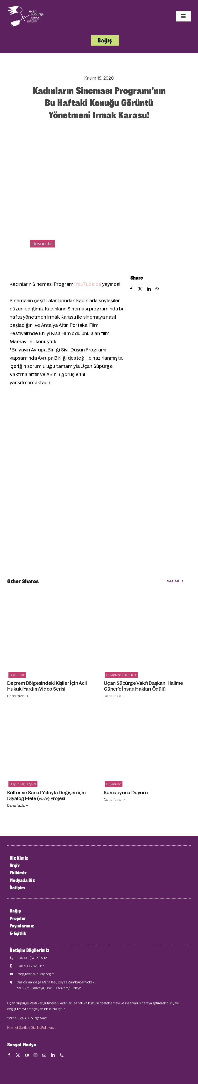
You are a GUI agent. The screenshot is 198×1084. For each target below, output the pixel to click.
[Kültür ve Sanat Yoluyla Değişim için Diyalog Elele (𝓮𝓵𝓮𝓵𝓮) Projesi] (50, 713)
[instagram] (35, 1055)
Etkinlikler (129, 675)
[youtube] (27, 1055)
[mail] (44, 1055)
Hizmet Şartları (18, 1027)
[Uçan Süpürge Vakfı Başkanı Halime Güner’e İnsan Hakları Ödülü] (147, 603)
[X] (140, 289)
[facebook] (9, 1055)
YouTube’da (88, 284)
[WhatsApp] (157, 289)
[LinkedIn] (148, 289)
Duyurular (42, 243)
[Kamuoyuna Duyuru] (147, 713)
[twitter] (18, 1055)
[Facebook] (131, 289)
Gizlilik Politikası (43, 1027)
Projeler (30, 784)
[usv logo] (25, 8)
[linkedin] (53, 1055)
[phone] (62, 1055)
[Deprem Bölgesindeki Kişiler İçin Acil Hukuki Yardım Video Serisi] (50, 603)
